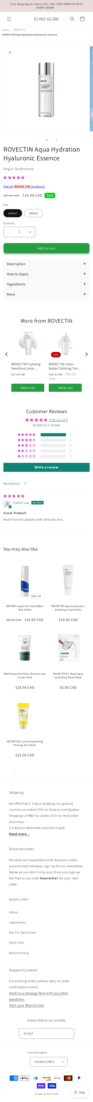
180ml (33, 213)
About (13, 912)
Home (5, 29)
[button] (9, 19)
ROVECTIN (19, 29)
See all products (24, 186)
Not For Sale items (22, 932)
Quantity (9, 223)
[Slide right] (56, 140)
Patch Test (16, 943)
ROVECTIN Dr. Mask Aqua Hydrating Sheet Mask (68, 675)
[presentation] (6, 354)
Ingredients (17, 922)
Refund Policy (19, 953)
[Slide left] (37, 140)
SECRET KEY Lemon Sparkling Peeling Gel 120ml (25, 743)
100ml (12, 213)
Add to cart (27, 388)
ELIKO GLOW (51, 1093)
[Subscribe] (69, 1033)
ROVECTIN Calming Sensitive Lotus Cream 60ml (26, 366)
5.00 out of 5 (58, 420)
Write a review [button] (46, 467)
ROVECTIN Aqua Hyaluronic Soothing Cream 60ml (68, 607)
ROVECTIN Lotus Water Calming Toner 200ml (65, 366)
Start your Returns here (26, 1005)
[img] (14, 496)
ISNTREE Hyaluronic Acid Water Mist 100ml (25, 607)
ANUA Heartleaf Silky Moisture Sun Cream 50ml (25, 675)
